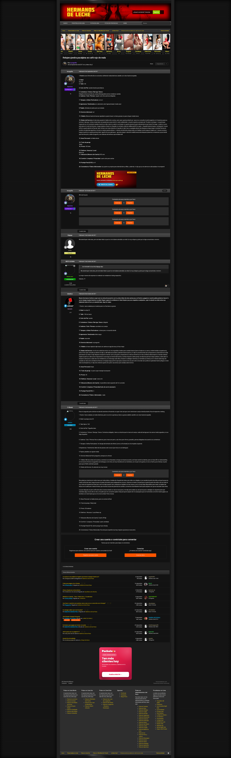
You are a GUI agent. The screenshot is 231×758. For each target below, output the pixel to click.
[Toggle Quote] (81, 266)
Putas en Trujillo (143, 711)
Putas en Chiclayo (143, 710)
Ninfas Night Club (161, 727)
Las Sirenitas (160, 718)
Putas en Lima (94, 23)
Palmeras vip (160, 725)
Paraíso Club (160, 723)
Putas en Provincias (111, 23)
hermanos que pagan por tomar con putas (74, 625)
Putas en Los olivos (72, 699)
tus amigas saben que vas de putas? (73, 610)
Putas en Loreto (143, 726)
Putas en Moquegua (144, 738)
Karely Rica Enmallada (69, 638)
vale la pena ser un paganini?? (71, 631)
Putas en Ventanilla (72, 713)
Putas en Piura (142, 708)
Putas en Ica (142, 733)
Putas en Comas (71, 701)
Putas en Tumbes (143, 706)
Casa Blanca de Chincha (90, 591)
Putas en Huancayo (144, 720)
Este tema (162, 23)
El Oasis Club (160, 711)
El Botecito (159, 704)
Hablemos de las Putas (88, 578)
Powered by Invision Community (161, 683)
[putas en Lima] (81, 12)
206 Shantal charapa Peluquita (71, 616)
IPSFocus (71, 681)
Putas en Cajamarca (144, 715)
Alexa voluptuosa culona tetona (71, 590)
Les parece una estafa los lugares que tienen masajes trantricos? (81, 576)
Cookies (70, 683)
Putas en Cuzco (143, 740)
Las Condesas (160, 709)
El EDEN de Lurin (161, 722)
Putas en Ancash (143, 713)
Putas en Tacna (143, 741)
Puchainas (123, 695)
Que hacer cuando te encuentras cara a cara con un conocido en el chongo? (84, 603)
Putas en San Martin (144, 724)
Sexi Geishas (160, 713)
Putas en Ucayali (143, 727)
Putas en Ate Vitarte (72, 711)
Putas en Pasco (143, 722)
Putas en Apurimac (144, 747)
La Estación (82, 598)
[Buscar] (169, 23)
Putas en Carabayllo (72, 709)
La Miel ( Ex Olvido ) (87, 618)
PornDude (123, 693)
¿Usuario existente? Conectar (142, 12)
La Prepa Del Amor (85, 640)
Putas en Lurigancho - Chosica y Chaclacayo (108, 706)
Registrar (156, 12)
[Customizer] (162, 12)
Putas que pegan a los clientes (71, 583)
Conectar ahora (140, 555)
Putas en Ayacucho (144, 745)
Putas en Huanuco (143, 719)
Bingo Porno (124, 696)
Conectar (117, 202)
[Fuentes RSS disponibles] (168, 753)
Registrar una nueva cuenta (90, 555)
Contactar (64, 683)
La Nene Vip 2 (89, 64)
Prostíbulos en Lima (78, 23)
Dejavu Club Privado (162, 729)
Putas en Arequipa (143, 743)
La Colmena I (160, 716)
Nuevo (65, 23)
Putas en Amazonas (144, 717)
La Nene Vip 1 (160, 720)
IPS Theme (64, 681)
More (125, 23)
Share (151, 63)
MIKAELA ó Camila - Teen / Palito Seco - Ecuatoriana (77, 596)
